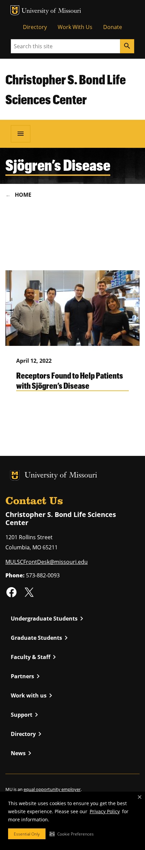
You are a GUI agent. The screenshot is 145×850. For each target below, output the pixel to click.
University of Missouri (51, 11)
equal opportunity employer (52, 789)
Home (23, 194)
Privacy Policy (105, 811)
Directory (35, 27)
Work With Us (75, 27)
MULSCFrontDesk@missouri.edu (46, 562)
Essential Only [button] (27, 834)
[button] (71, 833)
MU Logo (14, 10)
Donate (112, 27)
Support (25, 715)
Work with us (33, 695)
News (22, 753)
